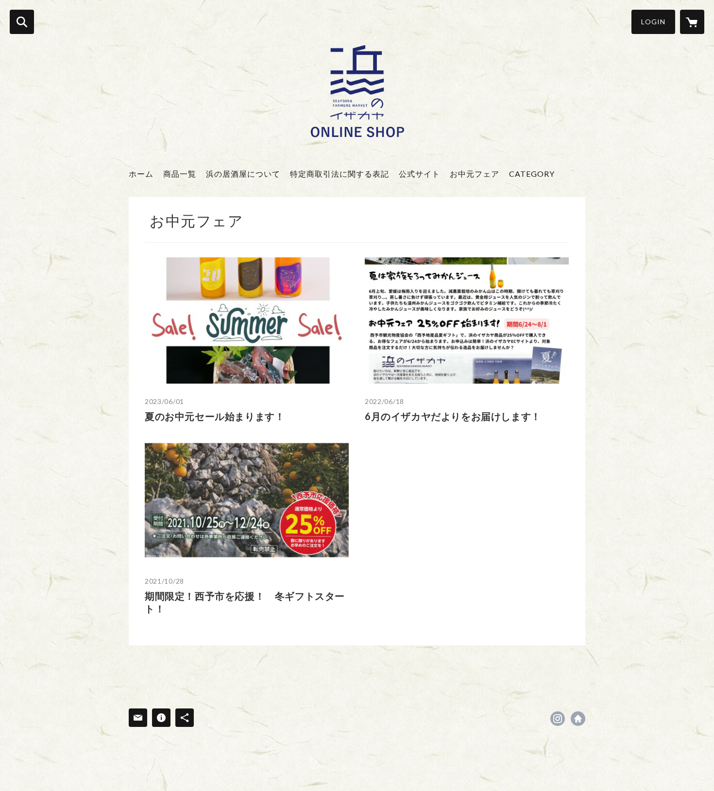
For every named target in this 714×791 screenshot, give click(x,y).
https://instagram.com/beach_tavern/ (557, 718)
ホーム (141, 173)
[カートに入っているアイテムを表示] (692, 22)
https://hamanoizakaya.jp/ (578, 718)
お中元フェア (474, 173)
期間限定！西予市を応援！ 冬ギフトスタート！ (245, 602)
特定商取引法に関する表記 (339, 173)
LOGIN (653, 21)
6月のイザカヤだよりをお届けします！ (453, 416)
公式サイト (419, 173)
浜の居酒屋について (243, 173)
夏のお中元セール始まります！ (215, 416)
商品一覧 (179, 173)
